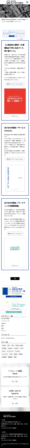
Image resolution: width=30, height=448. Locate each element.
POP (9, 345)
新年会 (20, 354)
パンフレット (10, 351)
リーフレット (5, 354)
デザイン (3, 330)
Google (4, 345)
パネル (3, 351)
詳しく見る (15, 381)
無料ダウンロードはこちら (15, 233)
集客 (15, 357)
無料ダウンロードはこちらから (15, 84)
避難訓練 (10, 357)
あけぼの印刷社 (5, 318)
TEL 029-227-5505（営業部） (9, 440)
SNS (13, 345)
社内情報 (4, 357)
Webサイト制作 (19, 345)
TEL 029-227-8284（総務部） (9, 428)
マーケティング (5, 321)
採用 (2, 326)
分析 (11, 354)
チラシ (21, 348)
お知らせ (3, 323)
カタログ (16, 348)
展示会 (15, 354)
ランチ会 (17, 351)
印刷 (2, 328)
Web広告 (4, 348)
